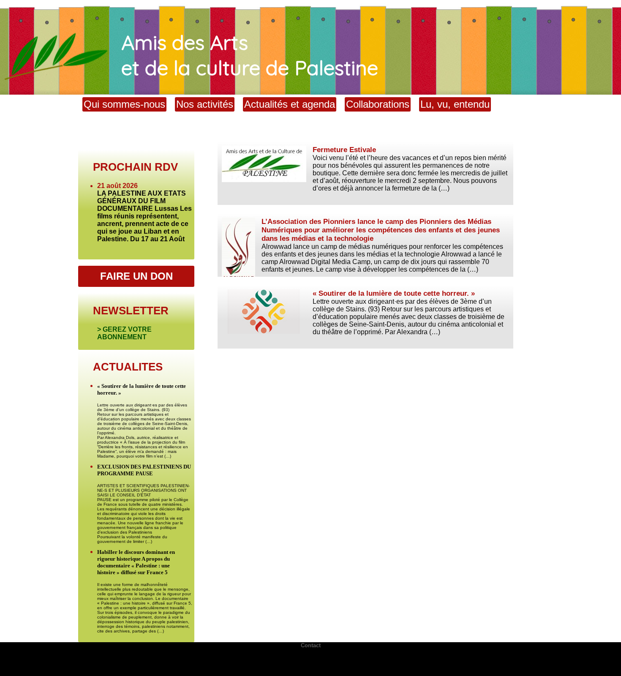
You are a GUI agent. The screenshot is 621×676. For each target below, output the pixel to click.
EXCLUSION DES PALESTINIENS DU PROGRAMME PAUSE (144, 470)
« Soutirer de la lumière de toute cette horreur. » (394, 293)
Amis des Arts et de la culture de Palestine (249, 55)
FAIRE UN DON (136, 276)
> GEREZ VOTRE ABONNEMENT (124, 333)
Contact (311, 645)
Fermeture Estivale (344, 150)
